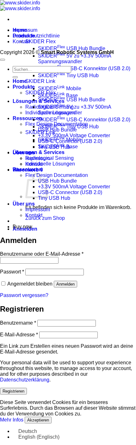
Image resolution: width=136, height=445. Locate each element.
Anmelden (65, 284)
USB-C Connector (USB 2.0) (70, 192)
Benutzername (18, 323)
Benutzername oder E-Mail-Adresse (41, 254)
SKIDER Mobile (59, 88)
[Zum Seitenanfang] (2, 60)
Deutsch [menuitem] (27, 431)
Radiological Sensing (49, 158)
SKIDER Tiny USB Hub (68, 75)
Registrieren (13, 391)
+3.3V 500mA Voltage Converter (74, 186)
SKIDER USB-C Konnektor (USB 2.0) (84, 68)
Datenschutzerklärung (24, 379)
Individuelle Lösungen (50, 163)
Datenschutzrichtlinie (36, 35)
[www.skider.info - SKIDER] (20, 5)
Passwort (12, 271)
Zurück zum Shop (45, 218)
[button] (28, 169)
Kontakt (21, 41)
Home (20, 81)
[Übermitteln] (15, 77)
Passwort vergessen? (24, 295)
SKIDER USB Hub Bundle (71, 48)
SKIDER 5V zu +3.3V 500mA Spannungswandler (74, 58)
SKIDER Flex (40, 41)
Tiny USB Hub (54, 198)
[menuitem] (25, 431)
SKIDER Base (58, 146)
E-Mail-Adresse (19, 334)
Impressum (25, 30)
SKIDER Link (40, 81)
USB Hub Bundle (57, 129)
